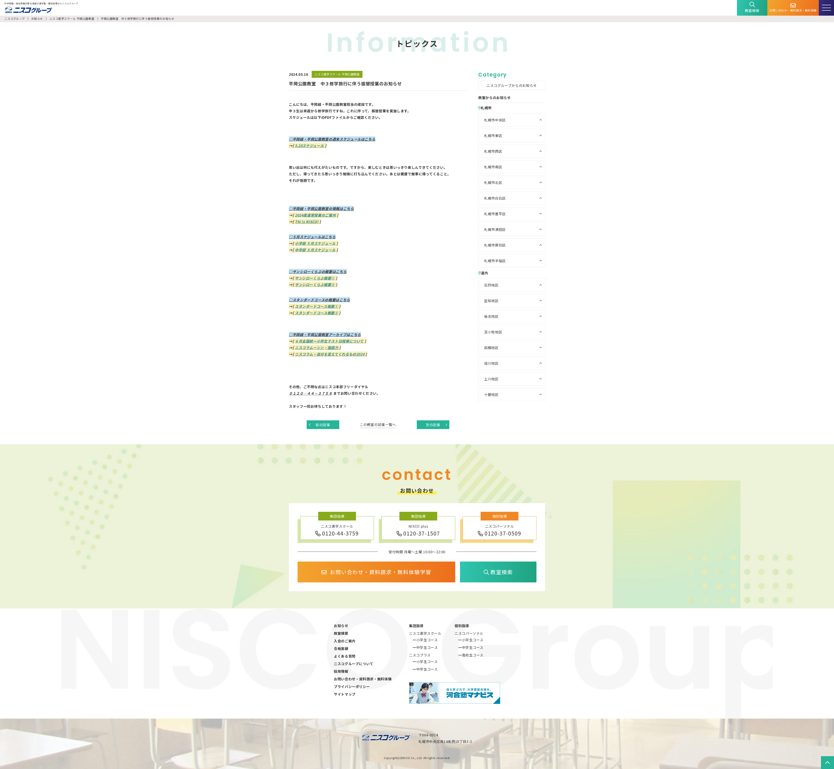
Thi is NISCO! (306, 221)
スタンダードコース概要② (316, 312)
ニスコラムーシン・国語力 (316, 347)
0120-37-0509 (503, 533)
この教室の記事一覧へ (378, 424)
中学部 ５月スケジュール (315, 249)
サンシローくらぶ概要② (315, 284)
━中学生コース (425, 647)
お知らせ (37, 19)
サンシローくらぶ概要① (315, 278)
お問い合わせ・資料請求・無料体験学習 (380, 572)
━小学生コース (425, 639)
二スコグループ (14, 19)
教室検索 (752, 10)
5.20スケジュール (309, 145)
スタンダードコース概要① (316, 306)
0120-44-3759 (340, 533)
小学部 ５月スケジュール (315, 243)
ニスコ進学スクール (425, 633)
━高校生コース (470, 655)
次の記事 (433, 424)
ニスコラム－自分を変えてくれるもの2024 (329, 354)
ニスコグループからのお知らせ (511, 85)
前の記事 (323, 424)
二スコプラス (420, 655)
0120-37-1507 (421, 533)
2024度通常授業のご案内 (315, 215)
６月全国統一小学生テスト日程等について (329, 341)
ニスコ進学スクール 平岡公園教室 (72, 19)
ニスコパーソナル (469, 633)
